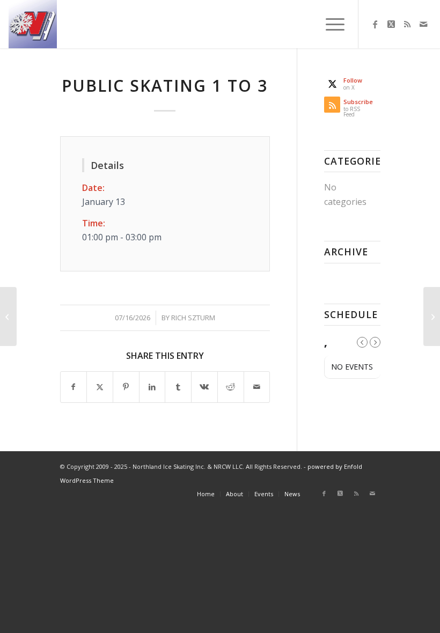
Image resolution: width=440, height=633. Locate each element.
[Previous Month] (362, 342)
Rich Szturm (193, 317)
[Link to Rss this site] (407, 24)
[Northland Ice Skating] (33, 24)
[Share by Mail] (257, 387)
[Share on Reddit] (231, 387)
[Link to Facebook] (375, 24)
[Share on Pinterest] (126, 387)
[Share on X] (100, 387)
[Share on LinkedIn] (152, 387)
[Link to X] (391, 24)
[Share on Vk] (204, 387)
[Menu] (329, 24)
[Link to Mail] (423, 24)
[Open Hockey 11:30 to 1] (8, 316)
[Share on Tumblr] (178, 387)
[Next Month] (375, 342)
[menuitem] (329, 24)
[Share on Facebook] (74, 387)
